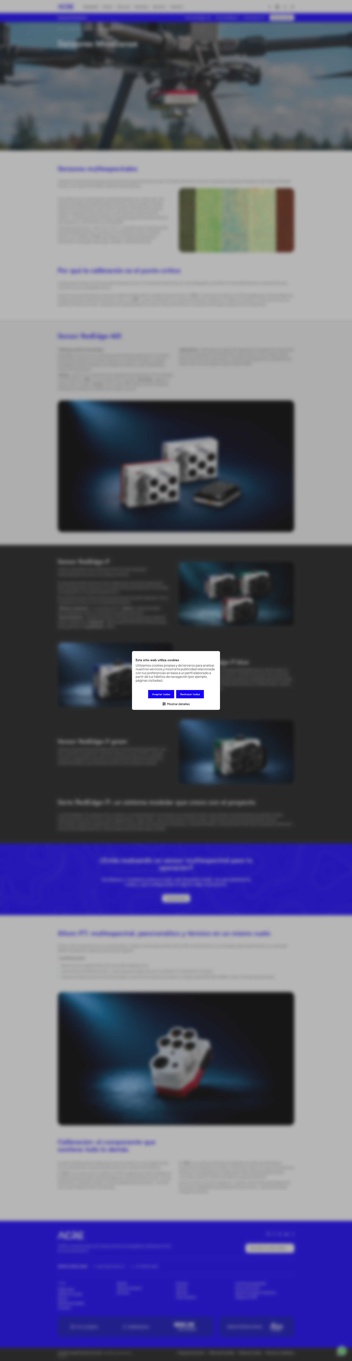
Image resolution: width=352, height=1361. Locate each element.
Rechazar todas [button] (190, 694)
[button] (176, 703)
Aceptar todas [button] (161, 694)
